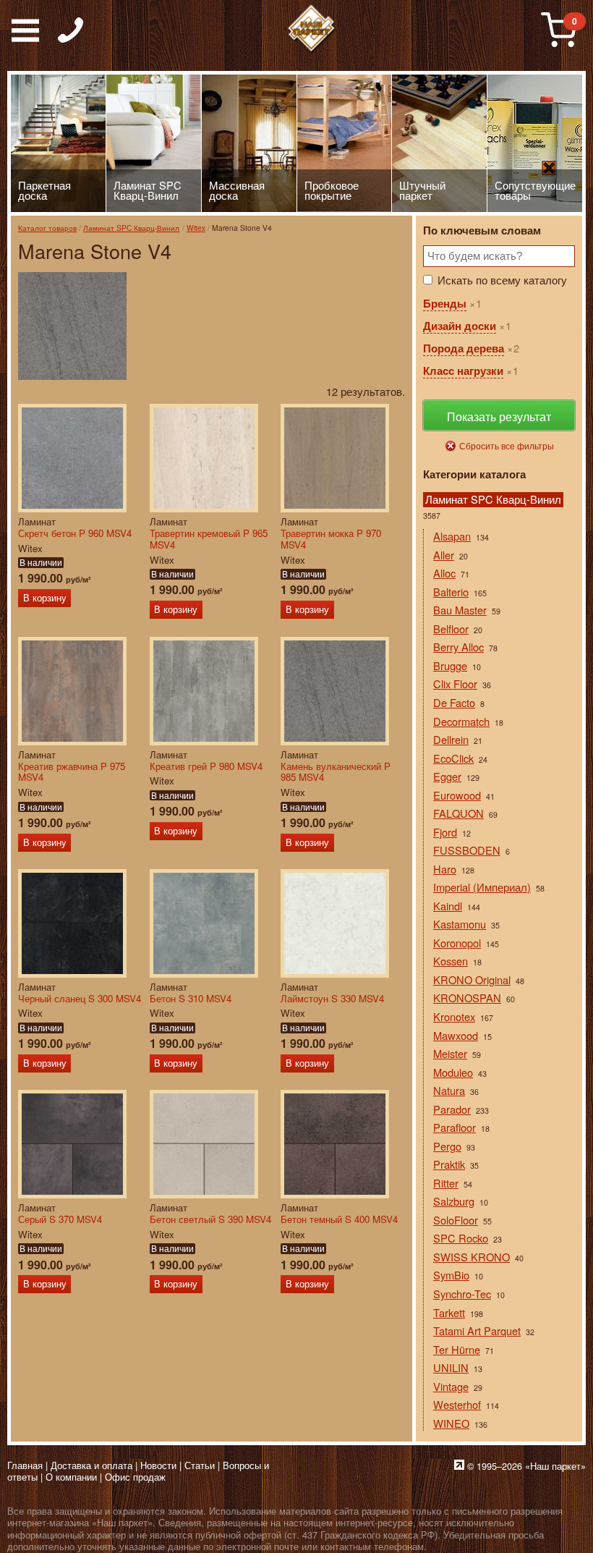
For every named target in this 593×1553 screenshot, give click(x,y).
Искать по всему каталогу (502, 280)
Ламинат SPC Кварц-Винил (131, 227)
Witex (196, 227)
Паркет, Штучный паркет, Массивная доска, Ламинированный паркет (311, 29)
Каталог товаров (47, 227)
